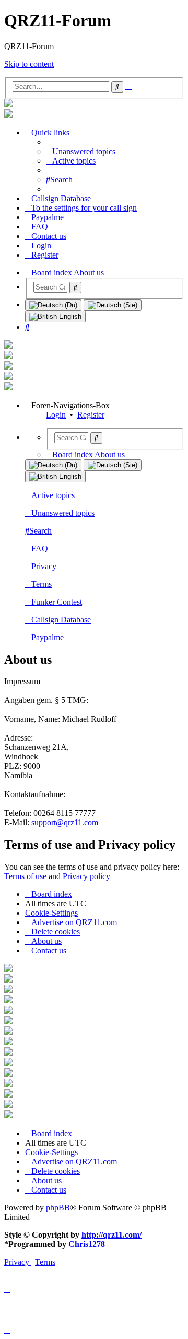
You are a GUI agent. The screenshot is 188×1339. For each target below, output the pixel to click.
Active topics (53, 495)
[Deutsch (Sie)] (113, 305)
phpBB (58, 1207)
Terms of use (25, 876)
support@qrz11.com (64, 822)
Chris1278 (86, 1244)
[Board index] (8, 104)
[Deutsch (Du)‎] (53, 305)
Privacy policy (86, 876)
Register (90, 414)
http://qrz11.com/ (111, 1234)
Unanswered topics (63, 513)
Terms (41, 584)
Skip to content (29, 64)
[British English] (55, 316)
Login (56, 414)
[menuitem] (80, 151)
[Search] (75, 287)
